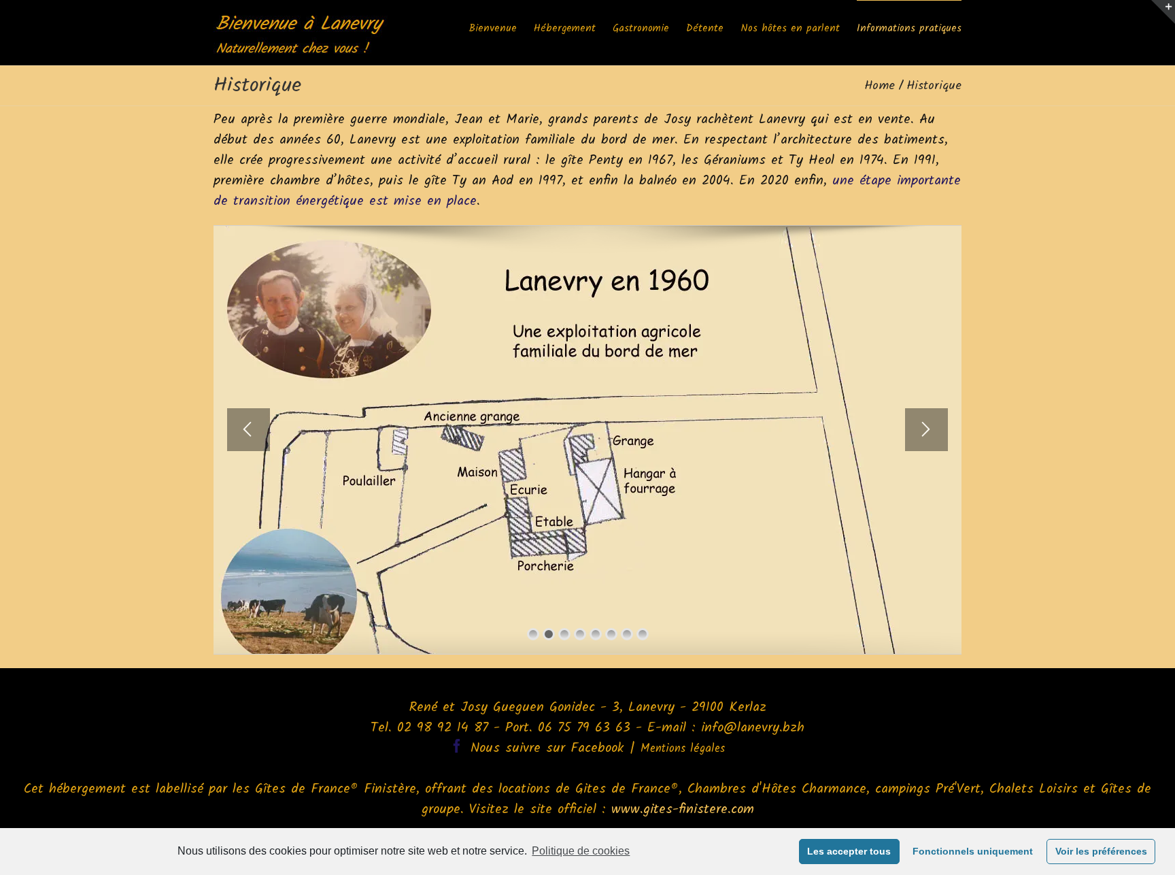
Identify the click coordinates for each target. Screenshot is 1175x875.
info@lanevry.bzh (752, 728)
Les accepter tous (849, 851)
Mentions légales (683, 749)
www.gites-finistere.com (682, 810)
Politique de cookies (581, 851)
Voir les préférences (1101, 851)
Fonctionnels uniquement (973, 851)
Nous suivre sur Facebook (547, 748)
